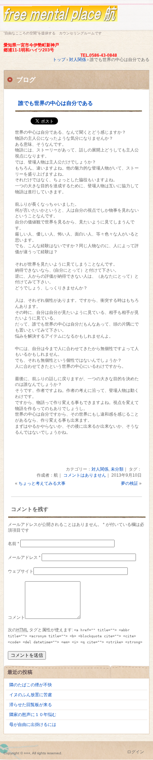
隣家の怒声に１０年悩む (32, 714)
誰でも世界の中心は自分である (55, 103)
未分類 (117, 469)
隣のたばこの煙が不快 (30, 684)
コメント (16, 617)
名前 (13, 543)
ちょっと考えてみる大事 (42, 483)
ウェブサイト (20, 571)
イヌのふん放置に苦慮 (30, 694)
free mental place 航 (76, 17)
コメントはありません (84, 475)
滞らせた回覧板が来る (30, 704)
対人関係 (100, 469)
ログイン (135, 751)
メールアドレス (24, 557)
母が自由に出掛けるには (32, 724)
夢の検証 (129, 483)
